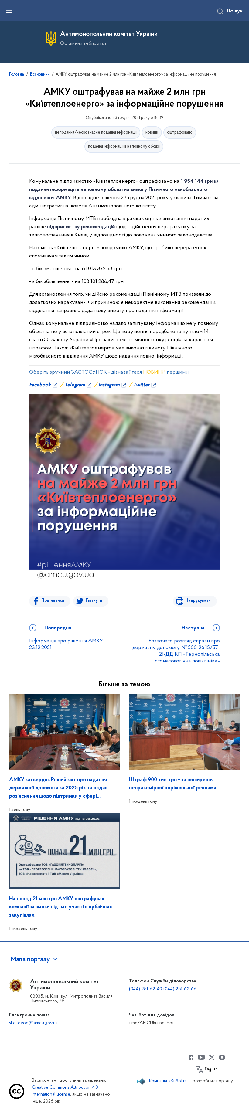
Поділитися (52, 600)
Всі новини (39, 75)
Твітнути (93, 600)
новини (151, 132)
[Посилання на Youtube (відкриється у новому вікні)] (201, 1057)
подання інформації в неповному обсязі (124, 146)
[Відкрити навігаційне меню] (9, 11)
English (211, 1069)
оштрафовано (180, 132)
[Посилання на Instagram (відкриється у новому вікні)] (222, 1057)
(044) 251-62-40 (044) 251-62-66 (162, 989)
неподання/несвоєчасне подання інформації (96, 132)
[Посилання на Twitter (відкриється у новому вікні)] (211, 1057)
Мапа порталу (30, 959)
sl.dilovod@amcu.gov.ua (33, 1023)
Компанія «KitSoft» (168, 1081)
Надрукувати (198, 600)
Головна (16, 75)
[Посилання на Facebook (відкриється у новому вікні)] (191, 1057)
